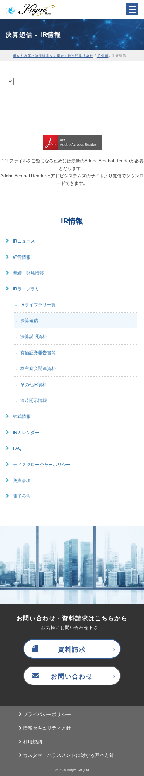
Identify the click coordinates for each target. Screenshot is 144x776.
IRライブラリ (26, 289)
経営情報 (22, 257)
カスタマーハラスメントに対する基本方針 (68, 755)
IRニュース (24, 241)
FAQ (17, 448)
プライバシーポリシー (47, 714)
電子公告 (22, 496)
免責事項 (22, 480)
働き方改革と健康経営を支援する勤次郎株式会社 (53, 56)
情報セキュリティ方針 (47, 728)
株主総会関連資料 (38, 368)
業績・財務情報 (28, 273)
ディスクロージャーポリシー (42, 464)
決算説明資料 (33, 336)
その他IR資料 (33, 384)
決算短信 (29, 320)
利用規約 (32, 741)
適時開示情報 (33, 400)
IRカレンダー (26, 432)
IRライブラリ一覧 (38, 304)
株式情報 (22, 416)
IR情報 (103, 56)
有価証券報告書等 (38, 352)
